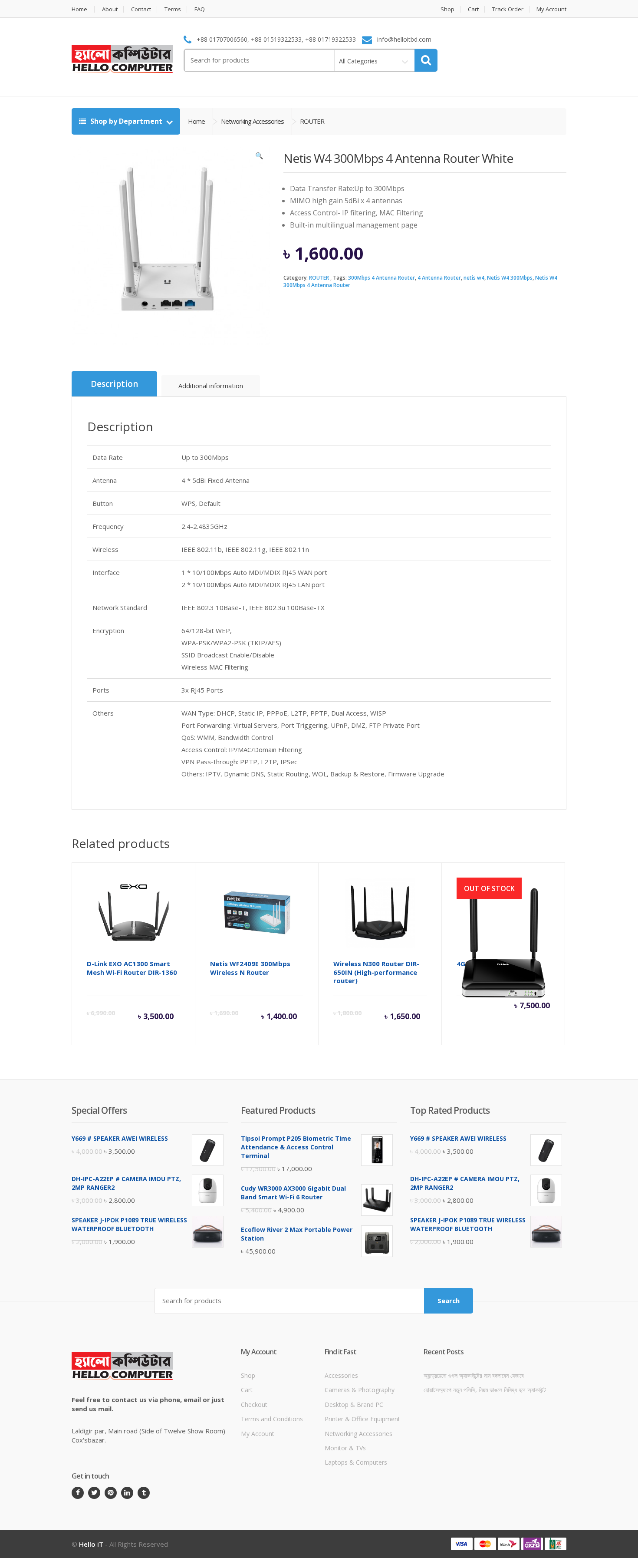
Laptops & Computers (356, 1462)
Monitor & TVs (345, 1448)
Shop (447, 9)
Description (114, 384)
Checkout (254, 1404)
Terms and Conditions (272, 1419)
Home (79, 9)
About (110, 9)
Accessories (341, 1375)
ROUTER (319, 277)
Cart (473, 9)
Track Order (507, 9)
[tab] (114, 384)
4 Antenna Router (439, 277)
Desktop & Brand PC (354, 1404)
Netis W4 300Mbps (510, 277)
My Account (551, 9)
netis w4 (474, 277)
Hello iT (91, 1544)
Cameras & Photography (360, 1390)
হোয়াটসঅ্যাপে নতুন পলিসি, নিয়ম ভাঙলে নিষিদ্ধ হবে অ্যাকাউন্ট (485, 1390)
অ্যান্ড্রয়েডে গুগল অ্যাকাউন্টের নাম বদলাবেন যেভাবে (474, 1375)
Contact (141, 9)
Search (448, 1300)
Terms (172, 9)
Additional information (210, 385)
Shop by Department (126, 121)
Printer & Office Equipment (362, 1419)
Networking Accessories (358, 1433)
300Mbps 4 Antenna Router (381, 277)
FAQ (199, 9)
